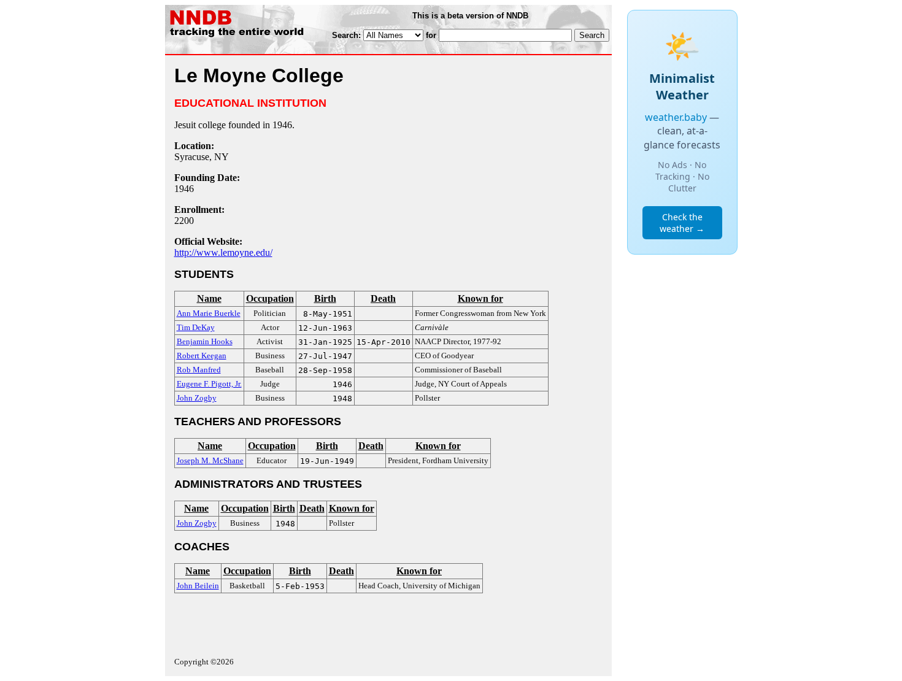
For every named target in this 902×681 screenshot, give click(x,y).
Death (383, 298)
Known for (480, 298)
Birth (325, 298)
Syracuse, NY (201, 157)
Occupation (270, 298)
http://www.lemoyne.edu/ (223, 252)
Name (209, 298)
